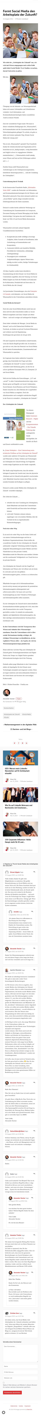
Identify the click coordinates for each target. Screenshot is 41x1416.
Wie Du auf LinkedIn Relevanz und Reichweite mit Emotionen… (18, 806)
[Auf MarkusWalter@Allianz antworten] (34, 1131)
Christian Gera (14, 1313)
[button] (3, 1412)
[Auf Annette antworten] (32, 912)
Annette (16, 912)
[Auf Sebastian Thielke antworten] (34, 1235)
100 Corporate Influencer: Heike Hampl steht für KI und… (18, 840)
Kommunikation (9, 708)
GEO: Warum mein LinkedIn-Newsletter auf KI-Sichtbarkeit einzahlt (17, 771)
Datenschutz (14, 1406)
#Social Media (26, 714)
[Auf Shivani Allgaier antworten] (34, 872)
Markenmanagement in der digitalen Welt (20, 724)
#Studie (6, 717)
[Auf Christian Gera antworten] (34, 1313)
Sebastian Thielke (15, 1235)
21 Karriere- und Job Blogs (20, 729)
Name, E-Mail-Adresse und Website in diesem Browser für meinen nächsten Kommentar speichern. (20, 1386)
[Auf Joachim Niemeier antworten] (34, 970)
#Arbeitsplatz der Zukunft (12, 714)
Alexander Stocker (12, 699)
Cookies (21, 1406)
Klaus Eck (13, 779)
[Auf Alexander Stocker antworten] (34, 948)
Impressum (27, 1406)
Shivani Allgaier (15, 872)
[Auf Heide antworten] (34, 1174)
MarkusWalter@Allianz (17, 1131)
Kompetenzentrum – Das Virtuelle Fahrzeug (32, 427)
